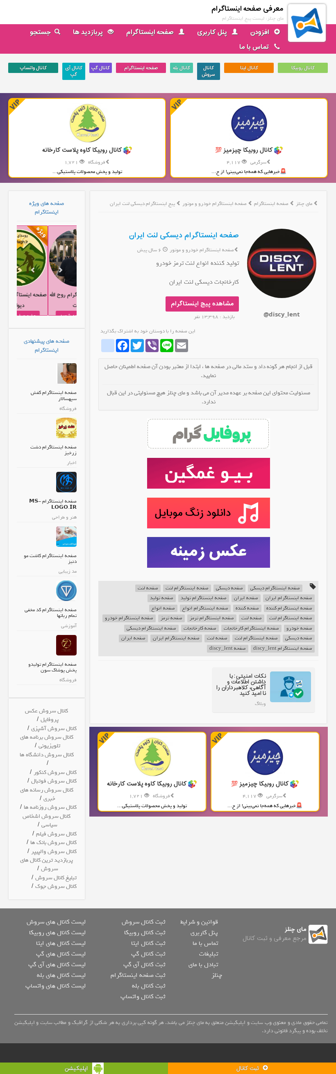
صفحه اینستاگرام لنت (187, 588)
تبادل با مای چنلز (205, 970)
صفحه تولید (161, 598)
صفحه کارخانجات (200, 629)
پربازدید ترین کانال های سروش (46, 865)
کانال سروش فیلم (56, 834)
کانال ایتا (249, 68)
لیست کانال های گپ (61, 954)
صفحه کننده (247, 608)
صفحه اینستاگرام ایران (289, 598)
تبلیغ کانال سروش (56, 878)
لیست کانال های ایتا (61, 943)
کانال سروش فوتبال (54, 781)
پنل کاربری (213, 32)
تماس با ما (255, 47)
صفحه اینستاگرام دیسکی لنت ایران (184, 235)
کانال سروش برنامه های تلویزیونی (46, 742)
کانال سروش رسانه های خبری (46, 794)
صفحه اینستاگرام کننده (289, 608)
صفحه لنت (148, 588)
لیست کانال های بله (61, 975)
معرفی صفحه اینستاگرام (247, 9)
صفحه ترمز (171, 618)
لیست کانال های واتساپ (55, 986)
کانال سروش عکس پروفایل (46, 715)
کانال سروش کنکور (55, 772)
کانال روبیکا (303, 68)
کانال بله (181, 68)
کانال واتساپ (33, 68)
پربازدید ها (88, 32)
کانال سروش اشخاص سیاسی (46, 821)
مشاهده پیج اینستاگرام (202, 304)
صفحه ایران (246, 598)
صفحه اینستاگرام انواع (205, 608)
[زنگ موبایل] (208, 513)
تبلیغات (208, 954)
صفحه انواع (163, 608)
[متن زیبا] (208, 473)
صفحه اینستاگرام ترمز (212, 618)
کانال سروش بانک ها (53, 842)
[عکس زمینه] (208, 552)
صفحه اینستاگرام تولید (204, 598)
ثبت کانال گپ (148, 954)
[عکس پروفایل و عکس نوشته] (208, 434)
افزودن (260, 32)
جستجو (40, 32)
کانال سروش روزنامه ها (50, 807)
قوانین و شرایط (199, 922)
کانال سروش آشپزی (54, 728)
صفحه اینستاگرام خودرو (129, 618)
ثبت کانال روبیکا (144, 932)
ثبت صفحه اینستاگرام (138, 975)
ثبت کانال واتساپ (142, 996)
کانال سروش (208, 71)
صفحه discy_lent (227, 649)
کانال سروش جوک (56, 886)
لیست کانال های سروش (56, 922)
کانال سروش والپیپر (54, 851)
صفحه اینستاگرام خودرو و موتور (215, 204)
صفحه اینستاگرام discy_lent (282, 649)
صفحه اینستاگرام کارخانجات (251, 629)
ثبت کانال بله (148, 986)
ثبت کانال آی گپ (144, 964)
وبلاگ (260, 704)
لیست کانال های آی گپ (57, 964)
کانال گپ (100, 68)
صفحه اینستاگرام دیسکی (275, 588)
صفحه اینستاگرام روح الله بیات (57, 300)
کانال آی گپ (73, 71)
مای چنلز (304, 204)
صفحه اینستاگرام (150, 32)
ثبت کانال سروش (143, 922)
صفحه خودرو (299, 629)
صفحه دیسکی (229, 588)
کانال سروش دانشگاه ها (47, 755)
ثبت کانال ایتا (148, 943)
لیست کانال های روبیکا (57, 932)
